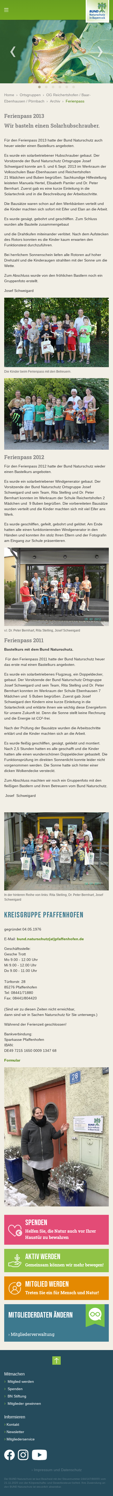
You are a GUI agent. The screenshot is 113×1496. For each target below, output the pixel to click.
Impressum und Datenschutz (57, 1470)
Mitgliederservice (21, 1439)
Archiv (55, 101)
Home (9, 95)
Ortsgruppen (30, 95)
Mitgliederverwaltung (31, 1334)
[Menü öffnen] (6, 10)
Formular (12, 1060)
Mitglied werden (20, 1381)
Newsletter (15, 1432)
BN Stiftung (16, 1396)
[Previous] (12, 51)
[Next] (100, 51)
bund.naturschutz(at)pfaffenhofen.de (50, 939)
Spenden (15, 1389)
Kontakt (13, 1424)
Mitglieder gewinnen (24, 1403)
